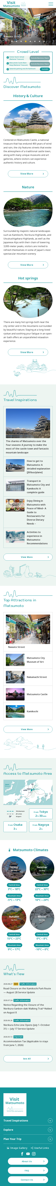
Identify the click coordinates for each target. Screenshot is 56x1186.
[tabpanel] (28, 26)
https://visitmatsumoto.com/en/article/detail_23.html (28, 431)
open (28, 64)
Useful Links (41, 1148)
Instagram (33, 1154)
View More (28, 26)
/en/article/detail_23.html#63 (14, 929)
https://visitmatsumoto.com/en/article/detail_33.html (28, 467)
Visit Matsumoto (14, 4)
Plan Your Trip (12, 1139)
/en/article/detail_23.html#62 (42, 879)
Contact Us (27, 1179)
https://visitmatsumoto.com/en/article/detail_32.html (28, 538)
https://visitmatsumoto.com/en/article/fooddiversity (28, 512)
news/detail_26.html (28, 1025)
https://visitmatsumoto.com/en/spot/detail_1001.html (28, 694)
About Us (27, 1161)
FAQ (27, 1170)
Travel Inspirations (15, 1120)
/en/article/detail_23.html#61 (14, 879)
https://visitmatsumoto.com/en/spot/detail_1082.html (28, 677)
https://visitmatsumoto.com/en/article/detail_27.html (28, 487)
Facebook (22, 1154)
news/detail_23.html (28, 1041)
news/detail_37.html (28, 988)
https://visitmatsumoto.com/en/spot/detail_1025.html (28, 711)
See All (27, 1058)
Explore (8, 1129)
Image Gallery (18, 1148)
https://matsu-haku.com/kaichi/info (28, 58)
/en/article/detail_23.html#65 (42, 929)
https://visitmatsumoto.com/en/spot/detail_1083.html (28, 631)
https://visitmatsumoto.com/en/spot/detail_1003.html (28, 659)
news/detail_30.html (28, 1007)
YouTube (28, 1154)
